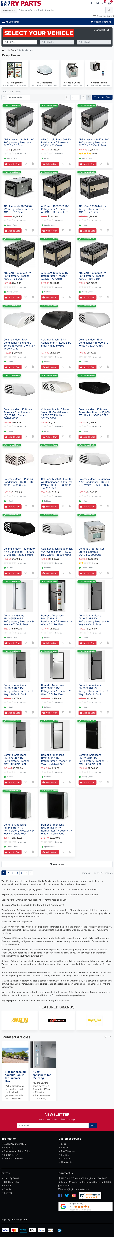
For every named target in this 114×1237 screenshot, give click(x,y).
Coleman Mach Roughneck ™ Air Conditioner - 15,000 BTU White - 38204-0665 (57, 551)
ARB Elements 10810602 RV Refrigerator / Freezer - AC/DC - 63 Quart (19, 209)
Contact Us (66, 1185)
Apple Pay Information (15, 1144)
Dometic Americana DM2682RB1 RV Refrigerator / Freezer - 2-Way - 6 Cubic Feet (56, 690)
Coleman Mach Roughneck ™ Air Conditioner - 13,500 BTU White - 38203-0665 (94, 482)
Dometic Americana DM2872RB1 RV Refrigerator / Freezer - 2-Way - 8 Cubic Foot (94, 690)
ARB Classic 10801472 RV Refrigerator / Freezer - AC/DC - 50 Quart (19, 142)
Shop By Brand (11, 1178)
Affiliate (7, 1185)
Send (92, 1125)
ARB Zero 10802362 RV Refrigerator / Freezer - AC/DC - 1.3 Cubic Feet (55, 209)
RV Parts (11, 50)
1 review (95, 154)
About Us (8, 1147)
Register (65, 1147)
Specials (8, 1189)
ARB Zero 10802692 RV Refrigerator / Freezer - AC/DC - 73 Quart (54, 275)
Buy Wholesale (68, 1151)
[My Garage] (98, 3)
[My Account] (92, 3)
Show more (57, 864)
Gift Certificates (11, 1182)
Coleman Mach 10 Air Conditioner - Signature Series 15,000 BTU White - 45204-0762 (19, 344)
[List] (83, 97)
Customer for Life (102, 21)
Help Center (67, 1162)
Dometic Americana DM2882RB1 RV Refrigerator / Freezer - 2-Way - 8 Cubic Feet (56, 759)
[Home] (3, 50)
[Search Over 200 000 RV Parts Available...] (109, 10)
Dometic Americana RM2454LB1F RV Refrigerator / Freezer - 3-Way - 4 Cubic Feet (56, 829)
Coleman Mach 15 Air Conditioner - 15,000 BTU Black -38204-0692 (56, 342)
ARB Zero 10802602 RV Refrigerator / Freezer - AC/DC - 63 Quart (17, 275)
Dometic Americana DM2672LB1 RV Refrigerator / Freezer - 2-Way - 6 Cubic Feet (56, 620)
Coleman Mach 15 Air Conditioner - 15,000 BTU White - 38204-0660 (94, 342)
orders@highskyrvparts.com (75, 1189)
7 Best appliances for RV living (42, 1075)
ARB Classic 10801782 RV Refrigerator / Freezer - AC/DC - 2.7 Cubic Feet (94, 142)
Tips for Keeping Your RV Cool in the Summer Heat (15, 1076)
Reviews (8, 1192)
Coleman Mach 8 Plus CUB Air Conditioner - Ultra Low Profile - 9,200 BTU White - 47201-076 (57, 483)
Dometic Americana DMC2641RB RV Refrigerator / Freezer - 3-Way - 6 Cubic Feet (94, 759)
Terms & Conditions (13, 1158)
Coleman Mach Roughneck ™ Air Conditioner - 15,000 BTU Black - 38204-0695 (19, 551)
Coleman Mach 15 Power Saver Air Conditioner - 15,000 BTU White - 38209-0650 (55, 414)
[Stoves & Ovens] (72, 70)
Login (63, 1144)
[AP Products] (57, 1020)
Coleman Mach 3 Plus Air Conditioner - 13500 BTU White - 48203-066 (18, 482)
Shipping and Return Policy (17, 1151)
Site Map (65, 1158)
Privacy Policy (11, 1155)
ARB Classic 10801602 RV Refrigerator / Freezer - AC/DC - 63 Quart (56, 142)
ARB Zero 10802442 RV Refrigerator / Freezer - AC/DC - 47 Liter (92, 209)
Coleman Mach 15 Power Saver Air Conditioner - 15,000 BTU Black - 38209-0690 (18, 414)
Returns (65, 1155)
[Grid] (88, 97)
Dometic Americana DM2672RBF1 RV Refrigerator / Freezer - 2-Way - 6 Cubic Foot (19, 690)
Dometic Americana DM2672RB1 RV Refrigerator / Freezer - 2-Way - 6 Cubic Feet (94, 620)
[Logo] (21, 3)
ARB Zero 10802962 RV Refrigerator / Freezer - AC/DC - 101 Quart (92, 275)
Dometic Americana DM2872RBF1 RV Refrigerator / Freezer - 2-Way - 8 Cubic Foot (19, 759)
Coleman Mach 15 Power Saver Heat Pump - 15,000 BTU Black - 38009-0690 (94, 412)
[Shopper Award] (90, 1195)
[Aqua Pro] (94, 1020)
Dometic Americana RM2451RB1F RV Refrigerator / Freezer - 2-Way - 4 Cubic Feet (19, 829)
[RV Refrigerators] (14, 70)
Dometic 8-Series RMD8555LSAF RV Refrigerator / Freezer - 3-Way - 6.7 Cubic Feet (19, 620)
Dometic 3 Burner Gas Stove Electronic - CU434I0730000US (91, 551)
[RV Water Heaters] (98, 70)
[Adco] (20, 1020)
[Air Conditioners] (44, 70)
